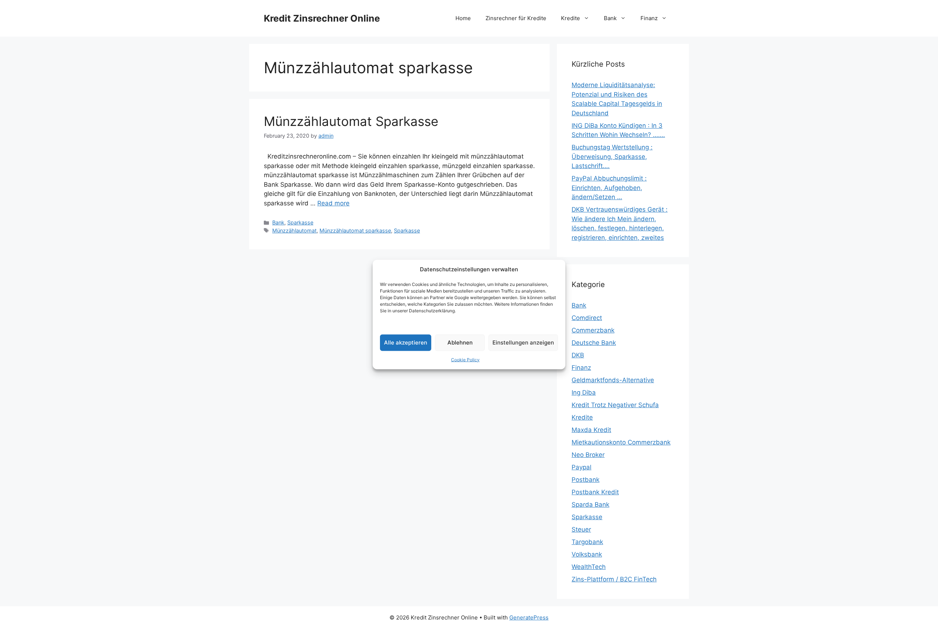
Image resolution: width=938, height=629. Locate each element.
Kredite (570, 18)
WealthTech (589, 566)
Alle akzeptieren (405, 342)
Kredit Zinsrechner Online (322, 18)
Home (463, 18)
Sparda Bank (590, 504)
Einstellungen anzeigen (523, 342)
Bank (610, 18)
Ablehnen (460, 342)
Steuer (581, 529)
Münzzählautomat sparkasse (355, 230)
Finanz (649, 18)
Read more (333, 203)
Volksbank (587, 554)
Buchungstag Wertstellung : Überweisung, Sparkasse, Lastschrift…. (612, 157)
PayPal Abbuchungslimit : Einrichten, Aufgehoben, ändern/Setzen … (609, 188)
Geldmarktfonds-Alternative (613, 380)
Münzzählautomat (294, 230)
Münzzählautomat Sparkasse (351, 121)
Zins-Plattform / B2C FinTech (614, 579)
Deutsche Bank (594, 342)
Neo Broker (588, 454)
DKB (578, 355)
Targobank (587, 542)
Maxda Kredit (591, 429)
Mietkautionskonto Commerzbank (621, 442)
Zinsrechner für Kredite (515, 18)
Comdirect (587, 317)
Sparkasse (300, 222)
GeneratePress (529, 617)
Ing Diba (584, 392)
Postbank (585, 479)
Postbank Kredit (595, 492)
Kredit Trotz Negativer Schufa (615, 405)
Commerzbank (593, 330)
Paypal (581, 467)
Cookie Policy (465, 359)
